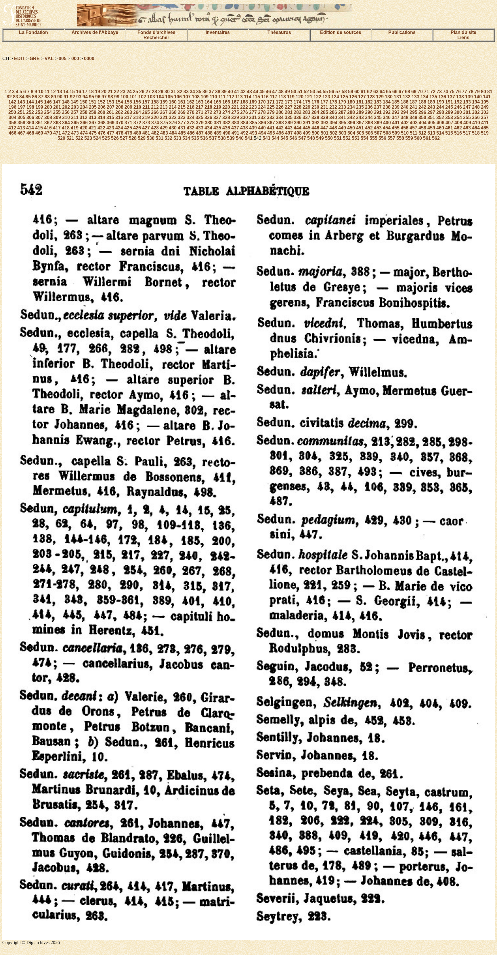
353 (449, 117)
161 (182, 101)
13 (59, 91)
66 (394, 91)
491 (235, 133)
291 (378, 112)
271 (199, 112)
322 (173, 117)
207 (110, 107)
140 (478, 96)
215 (182, 107)
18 (91, 91)
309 (57, 117)
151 (92, 101)
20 (103, 91)
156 (137, 101)
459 (431, 127)
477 (110, 133)
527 (124, 138)
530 (150, 138)
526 (115, 138)
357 (485, 117)
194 (476, 101)
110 (213, 96)
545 (284, 138)
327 (217, 117)
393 (324, 122)
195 (485, 101)
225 (271, 107)
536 (204, 138)
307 (39, 117)
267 (164, 112)
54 (319, 91)
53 (312, 91)
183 (378, 101)
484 (173, 133)
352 (440, 117)
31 (173, 91)
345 (378, 117)
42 (243, 91)
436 (226, 127)
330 (244, 117)
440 (262, 127)
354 (458, 117)
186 (404, 101)
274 (226, 112)
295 (413, 112)
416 (48, 127)
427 (146, 127)
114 (247, 96)
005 (62, 58)
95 (91, 96)
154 (119, 101)
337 (306, 117)
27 (148, 91)
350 (422, 117)
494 (262, 133)
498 (298, 133)
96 (97, 96)
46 (268, 91)
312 (83, 117)
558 (400, 138)
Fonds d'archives (156, 32)
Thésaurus (279, 32)
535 (195, 138)
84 (21, 96)
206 (102, 107)
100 (124, 96)
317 (128, 117)
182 (369, 101)
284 (315, 112)
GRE (35, 58)
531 (159, 138)
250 (12, 112)
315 (110, 117)
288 (351, 112)
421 (92, 127)
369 (110, 122)
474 (84, 133)
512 (422, 133)
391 (307, 122)
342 (351, 117)
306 (30, 117)
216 (190, 107)
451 (360, 127)
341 (342, 117)
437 (235, 127)
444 (297, 127)
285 (324, 112)
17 (84, 91)
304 (12, 117)
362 (48, 122)
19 (97, 91)
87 (40, 96)
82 (9, 96)
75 (451, 91)
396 (351, 122)
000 (75, 58)
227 (289, 107)
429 (164, 127)
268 (173, 112)
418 (66, 127)
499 (307, 133)
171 (271, 101)
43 (249, 91)
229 (306, 107)
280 (280, 112)
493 (253, 133)
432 (190, 127)
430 (173, 127)
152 (101, 101)
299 (449, 112)
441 (271, 127)
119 (291, 96)
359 (21, 122)
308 (48, 117)
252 (30, 112)
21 (110, 91)
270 (190, 112)
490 (226, 133)
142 (12, 101)
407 (449, 122)
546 (293, 138)
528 (133, 138)
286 (333, 112)
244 (440, 107)
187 (413, 101)
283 (306, 112)
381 (217, 122)
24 (129, 91)
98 (110, 96)
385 (253, 122)
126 (353, 96)
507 (378, 133)
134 (424, 96)
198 (30, 107)
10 (40, 91)
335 (289, 117)
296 (422, 112)
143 (21, 101)
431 (182, 127)
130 (389, 96)
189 (431, 101)
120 (299, 96)
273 (217, 112)
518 (476, 133)
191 (449, 101)
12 (53, 91)
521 (70, 138)
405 (431, 122)
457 (413, 127)
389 (289, 122)
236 (369, 107)
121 (308, 96)
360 (30, 122)
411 (485, 122)
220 (226, 107)
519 (485, 133)
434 (208, 127)
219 (217, 107)
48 (281, 91)
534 (186, 138)
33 (186, 91)
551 (338, 138)
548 (311, 138)
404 (423, 122)
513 (431, 133)
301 (467, 112)
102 (142, 96)
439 (253, 127)
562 (436, 138)
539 (231, 138)
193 (467, 101)
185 (395, 101)
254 (48, 112)
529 (142, 138)
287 (342, 112)
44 (255, 91)
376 (173, 122)
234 (351, 107)
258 (83, 112)
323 (182, 117)
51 (300, 91)
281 (289, 112)
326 (208, 117)
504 (351, 133)
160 (173, 101)
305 (21, 117)
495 (271, 133)
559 (409, 138)
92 (72, 96)
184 (387, 101)
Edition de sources (340, 32)
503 (342, 133)
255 (57, 112)
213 (164, 107)
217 (199, 107)
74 (445, 91)
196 (12, 107)
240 (404, 107)
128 (371, 96)
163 (199, 101)
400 (387, 122)
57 (338, 91)
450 (351, 127)
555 (373, 138)
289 (360, 112)
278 (262, 112)
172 (280, 101)
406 (440, 122)
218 (208, 107)
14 (65, 91)
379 (200, 122)
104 (160, 96)
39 (224, 91)
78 (470, 91)
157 (146, 101)
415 (39, 127)
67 (401, 91)
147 (57, 101)
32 (179, 91)
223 (253, 107)
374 (155, 122)
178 (333, 101)
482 (155, 133)
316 (119, 117)
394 (333, 122)
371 (128, 122)
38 (217, 91)
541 (249, 138)
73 (439, 91)
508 (387, 133)
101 (133, 96)
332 (262, 117)
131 (398, 96)
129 (380, 96)
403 (414, 122)
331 (253, 117)
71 (426, 91)
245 (449, 107)
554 (364, 138)
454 (387, 127)
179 (342, 101)
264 (137, 112)
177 (324, 101)
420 (83, 127)
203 (75, 107)
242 (422, 107)
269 (182, 112)
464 (476, 127)
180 (351, 101)
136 (442, 96)
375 (164, 122)
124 (335, 96)
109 (205, 96)
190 (440, 101)
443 (289, 127)
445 (306, 127)
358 (12, 122)
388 (280, 122)
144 (30, 101)
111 (221, 96)
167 (235, 101)
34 (192, 91)
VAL (49, 58)
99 (116, 96)
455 (395, 127)
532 (168, 138)
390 (298, 122)
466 (12, 133)
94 (85, 96)
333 (271, 117)
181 (360, 101)
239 (395, 107)
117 (273, 96)
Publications (402, 32)
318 (137, 117)
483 (164, 133)
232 (333, 107)
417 (57, 127)
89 (53, 96)
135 (433, 96)
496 (280, 133)
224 (262, 107)
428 (155, 127)
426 (137, 127)
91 (66, 96)
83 (15, 96)
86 (34, 96)
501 (324, 133)
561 (427, 138)
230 (315, 107)
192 (458, 101)
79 (477, 91)
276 (244, 112)
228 (297, 107)
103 (151, 96)
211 (146, 107)
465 (485, 127)
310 (66, 117)
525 (106, 138)
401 (396, 122)
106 (178, 96)
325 (199, 117)
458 (422, 127)
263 (128, 112)
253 (39, 112)
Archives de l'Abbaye (95, 32)
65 (388, 91)
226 (280, 107)
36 (205, 91)
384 (244, 122)
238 (387, 107)
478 (119, 133)
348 (404, 117)
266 (155, 112)
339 (324, 117)
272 (208, 112)
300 (458, 112)
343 (360, 117)
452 (369, 127)
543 (266, 138)
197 (21, 107)
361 (39, 122)
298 (440, 112)
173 (289, 101)
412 (12, 127)
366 (84, 122)
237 (378, 107)
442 (280, 127)
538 (222, 138)
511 (413, 133)
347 (395, 117)
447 (324, 127)
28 (154, 91)
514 (440, 133)
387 (271, 122)
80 (483, 91)
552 (347, 138)
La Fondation (33, 32)
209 (128, 107)
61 (363, 91)
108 (196, 96)
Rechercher (156, 37)
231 (324, 107)
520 (61, 138)
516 (458, 133)
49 (287, 91)
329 (235, 117)
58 (344, 91)
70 (420, 91)
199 (39, 107)
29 (160, 91)
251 (21, 112)
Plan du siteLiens (463, 35)
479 (128, 133)
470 (48, 133)
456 (404, 127)
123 (326, 96)
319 (146, 117)
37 (211, 91)
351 (431, 117)
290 (369, 112)
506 (369, 133)
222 (244, 107)
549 (320, 138)
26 (141, 91)
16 (78, 91)
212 (155, 107)
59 (350, 91)
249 (485, 107)
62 (369, 91)
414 (30, 127)
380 (209, 122)
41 (236, 91)
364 (66, 122)
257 (75, 112)
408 (458, 122)
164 (208, 101)
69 (413, 91)
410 (476, 122)
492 (244, 133)
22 (116, 91)
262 (119, 112)
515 (449, 133)
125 (344, 96)
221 (235, 107)
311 (75, 117)
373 (146, 122)
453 (378, 127)
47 (274, 91)
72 (432, 91)
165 (217, 101)
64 (382, 91)
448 (333, 127)
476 (102, 133)
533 (177, 138)
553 (356, 138)
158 (155, 101)
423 (110, 127)
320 (155, 117)
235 (360, 107)
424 (119, 127)
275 (235, 112)
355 (467, 117)
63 (376, 91)
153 (110, 101)
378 (191, 122)
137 (451, 96)
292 (387, 112)
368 (102, 122)
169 (253, 101)
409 (467, 122)
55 (325, 91)
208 (119, 107)
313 (92, 117)
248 (476, 107)
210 (137, 107)
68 (407, 91)
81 (489, 91)
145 (39, 101)
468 (30, 133)
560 (418, 138)
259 (92, 112)
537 (213, 138)
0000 (89, 58)
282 (297, 112)
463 (467, 127)
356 (476, 117)
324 (190, 117)
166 (226, 101)
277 (253, 112)
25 (135, 91)
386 (262, 122)
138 (460, 96)
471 (57, 133)
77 (464, 91)
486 (191, 133)
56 (331, 91)
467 (21, 133)
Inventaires (218, 32)
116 (265, 96)
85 (28, 96)
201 (57, 107)
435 (217, 127)
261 (110, 112)
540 (240, 138)
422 (101, 127)
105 (169, 96)
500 (316, 133)
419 (75, 127)
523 (88, 138)
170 (262, 101)
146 (48, 101)
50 (293, 91)
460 (440, 127)
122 (317, 96)
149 (75, 101)
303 (485, 112)
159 (164, 101)
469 (39, 133)
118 (282, 96)
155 (128, 101)
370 (119, 122)
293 (395, 112)
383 (235, 122)
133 (415, 96)
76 (458, 91)
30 (167, 91)
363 (57, 122)
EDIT (19, 58)
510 (405, 133)
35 (198, 91)
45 (262, 91)
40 (230, 91)
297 (431, 112)
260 (101, 112)
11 (47, 91)
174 (297, 101)
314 (101, 117)
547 (302, 138)
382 (226, 122)
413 (21, 127)
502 (333, 133)
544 (275, 138)
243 (431, 107)
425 (128, 127)
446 (315, 127)
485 (182, 133)
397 (360, 122)
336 (297, 117)
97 (104, 96)
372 (137, 122)
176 (315, 101)
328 (226, 117)
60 (357, 91)
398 (369, 122)
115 (256, 96)
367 (93, 122)
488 (209, 133)
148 (66, 101)
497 (289, 133)
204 (84, 107)
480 (137, 133)
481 (146, 133)
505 (360, 133)
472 (66, 133)
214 (173, 107)
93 (78, 96)
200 (48, 107)
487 (200, 133)
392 (316, 122)
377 (182, 122)
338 (315, 117)
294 (404, 112)
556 (382, 138)
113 (239, 96)
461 (449, 127)
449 (342, 127)
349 (413, 117)
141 (487, 96)
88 (47, 96)
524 (97, 138)
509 (396, 133)
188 (422, 101)
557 (391, 138)
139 (469, 96)
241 (413, 107)
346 (387, 117)
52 (306, 91)
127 (362, 96)
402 (405, 122)
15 (72, 91)
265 (146, 112)
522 (79, 138)
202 (66, 107)
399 (378, 122)
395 (342, 122)
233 (342, 107)
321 (164, 117)
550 (329, 138)
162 (190, 101)
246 (458, 107)
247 (467, 107)
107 (187, 96)
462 (458, 127)
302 (476, 112)
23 (122, 91)
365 (75, 122)
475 (93, 133)
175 (306, 101)
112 (230, 96)
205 (93, 107)
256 (66, 112)
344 (369, 117)
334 (280, 117)
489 (217, 133)
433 (199, 127)
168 (244, 101)
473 (75, 133)
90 (59, 96)
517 (467, 133)
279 (271, 112)
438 (244, 127)
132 (406, 96)
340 (333, 117)
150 (83, 101)
